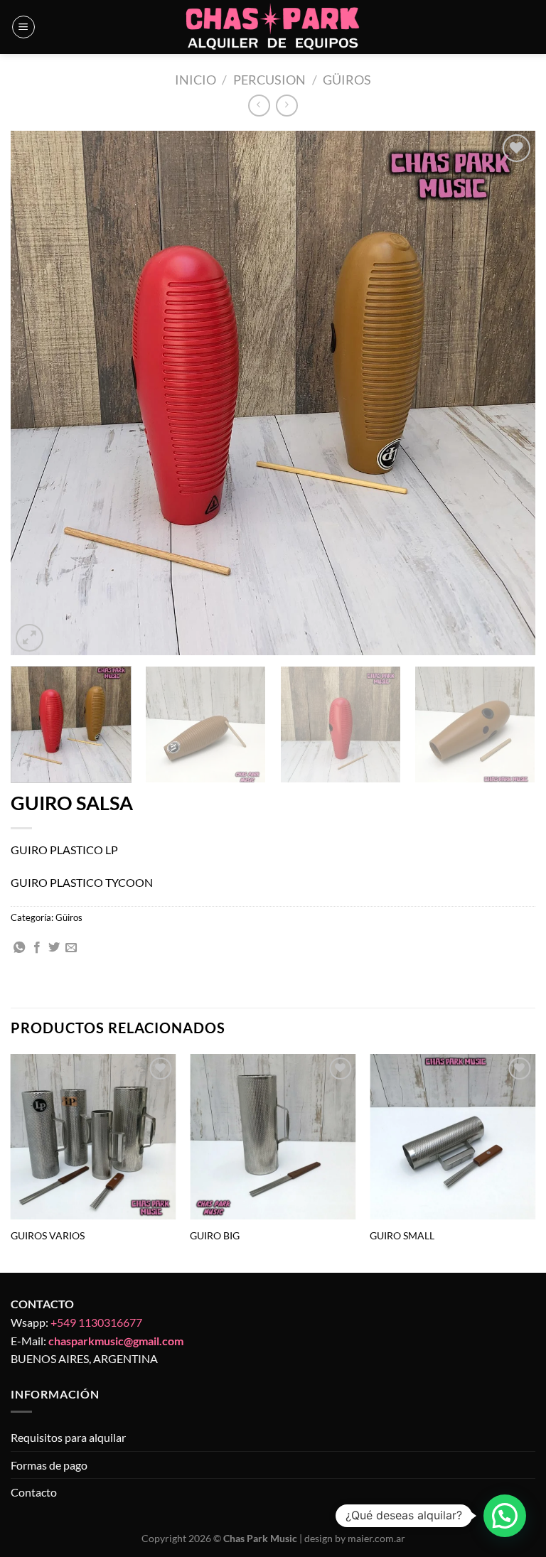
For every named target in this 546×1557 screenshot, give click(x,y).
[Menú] (23, 27)
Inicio (195, 79)
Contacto (34, 1492)
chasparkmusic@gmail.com (115, 1340)
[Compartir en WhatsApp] (19, 948)
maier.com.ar (376, 1538)
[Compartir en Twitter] (54, 948)
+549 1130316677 (96, 1322)
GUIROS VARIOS (48, 1235)
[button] (504, 1515)
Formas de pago (49, 1465)
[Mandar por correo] (71, 948)
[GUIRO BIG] (272, 1136)
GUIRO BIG (215, 1235)
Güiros (347, 79)
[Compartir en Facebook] (37, 948)
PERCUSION (269, 79)
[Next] (507, 393)
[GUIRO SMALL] (452, 1136)
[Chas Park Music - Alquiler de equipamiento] (273, 27)
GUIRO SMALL (402, 1235)
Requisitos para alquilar (68, 1437)
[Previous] (39, 393)
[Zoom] (29, 638)
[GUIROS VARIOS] (93, 1136)
